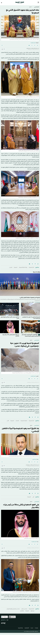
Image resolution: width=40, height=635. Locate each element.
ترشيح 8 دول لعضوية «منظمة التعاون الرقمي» (30, 297)
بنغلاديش (22, 610)
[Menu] (38, 2)
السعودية (15, 267)
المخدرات (17, 420)
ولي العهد (32, 610)
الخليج (30, 6)
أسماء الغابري (34, 459)
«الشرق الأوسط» (33, 42)
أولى (33, 496)
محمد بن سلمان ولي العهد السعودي (13, 608)
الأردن (8, 420)
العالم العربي (36, 6)
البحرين (10, 267)
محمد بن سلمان (24, 608)
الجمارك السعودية (24, 420)
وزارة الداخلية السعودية (23, 267)
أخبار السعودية (31, 267)
